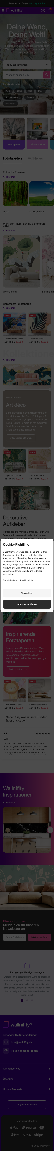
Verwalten (27, 592)
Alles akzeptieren (27, 604)
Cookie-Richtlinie (24, 580)
